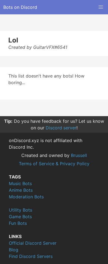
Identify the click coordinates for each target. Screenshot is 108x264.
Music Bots (20, 183)
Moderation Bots (26, 196)
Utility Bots (20, 210)
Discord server (61, 127)
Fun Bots (18, 223)
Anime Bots (21, 190)
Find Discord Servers (31, 256)
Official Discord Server (32, 243)
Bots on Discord (20, 7)
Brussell (79, 155)
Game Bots (20, 216)
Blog (13, 249)
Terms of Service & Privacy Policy (54, 163)
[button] (101, 7)
